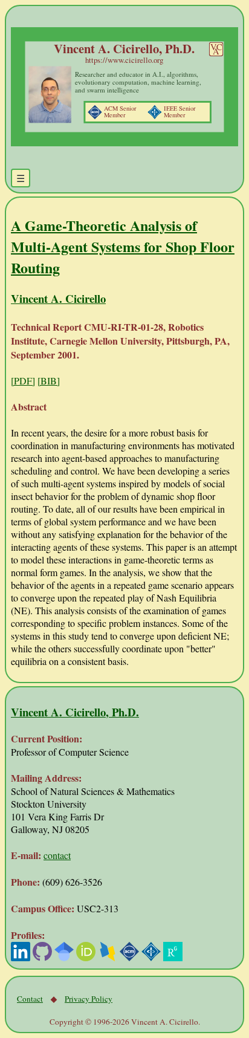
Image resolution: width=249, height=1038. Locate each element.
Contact (30, 998)
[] (23, 380)
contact (57, 855)
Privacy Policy (88, 998)
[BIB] (48, 380)
